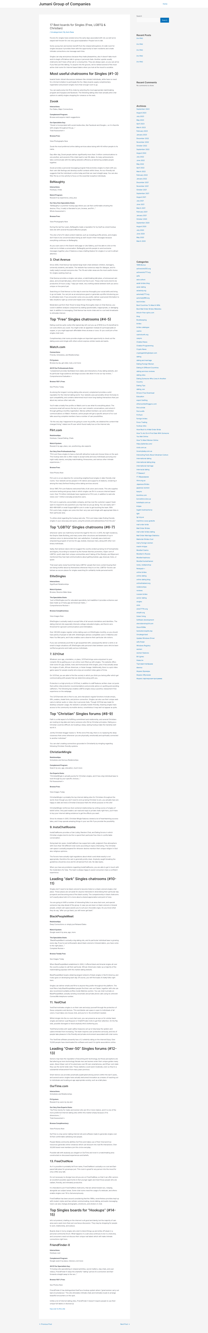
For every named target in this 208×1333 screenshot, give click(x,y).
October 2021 (141, 190)
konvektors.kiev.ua (143, 499)
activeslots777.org (143, 272)
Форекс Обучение (143, 675)
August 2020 (141, 226)
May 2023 (140, 120)
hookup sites (141, 426)
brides (138, 324)
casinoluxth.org (142, 335)
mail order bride (142, 524)
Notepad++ (140, 568)
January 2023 (141, 135)
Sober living (141, 616)
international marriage (144, 466)
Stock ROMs (141, 627)
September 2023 (143, 109)
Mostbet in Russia (143, 554)
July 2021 (140, 201)
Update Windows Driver (145, 638)
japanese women (143, 488)
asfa (138, 276)
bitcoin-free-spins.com (145, 313)
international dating (143, 458)
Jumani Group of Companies (65, 4)
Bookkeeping (141, 320)
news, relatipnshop (143, 565)
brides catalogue (142, 327)
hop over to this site (57, 1309)
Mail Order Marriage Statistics (147, 535)
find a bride (140, 408)
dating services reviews (145, 371)
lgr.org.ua (140, 517)
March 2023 (141, 127)
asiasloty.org (141, 291)
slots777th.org (142, 609)
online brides (141, 572)
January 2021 (141, 215)
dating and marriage (144, 360)
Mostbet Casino (142, 550)
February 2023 (142, 131)
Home (165, 4)
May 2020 (140, 237)
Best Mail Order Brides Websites (148, 309)
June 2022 (140, 160)
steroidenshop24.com (144, 623)
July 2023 (140, 116)
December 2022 (142, 138)
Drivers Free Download (145, 393)
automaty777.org (142, 294)
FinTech (139, 415)
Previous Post (45, 1324)
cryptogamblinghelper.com (146, 353)
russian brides (141, 594)
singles (139, 602)
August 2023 (141, 113)
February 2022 (142, 175)
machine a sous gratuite (145, 521)
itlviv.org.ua (140, 480)
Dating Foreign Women (145, 364)
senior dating (141, 598)
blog (138, 316)
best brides (140, 302)
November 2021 (142, 186)
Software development (145, 620)
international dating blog (145, 462)
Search (139, 16)
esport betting (141, 400)
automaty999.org (143, 298)
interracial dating (142, 469)
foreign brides (141, 419)
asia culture (140, 280)
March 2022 (141, 171)
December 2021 (142, 182)
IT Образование (142, 477)
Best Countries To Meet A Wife (148, 305)
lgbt (137, 514)
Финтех (139, 667)
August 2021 (141, 197)
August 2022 (141, 153)
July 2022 (140, 157)
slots (138, 605)
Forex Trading (141, 422)
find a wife (140, 411)
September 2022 (142, 149)
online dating (141, 576)
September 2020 (142, 223)
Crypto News (141, 349)
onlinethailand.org (143, 583)
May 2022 (140, 164)
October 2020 (141, 219)
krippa (138, 506)
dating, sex (140, 389)
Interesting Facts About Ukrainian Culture (152, 455)
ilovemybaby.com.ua (144, 451)
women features (142, 653)
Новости (139, 660)
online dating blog (143, 579)
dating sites (140, 375)
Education (140, 396)
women (139, 649)
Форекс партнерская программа (149, 678)
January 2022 (141, 179)
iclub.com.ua (141, 447)
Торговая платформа (144, 664)
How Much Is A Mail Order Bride (148, 430)
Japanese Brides (142, 484)
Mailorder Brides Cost (144, 539)
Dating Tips (140, 385)
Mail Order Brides (143, 528)
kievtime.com (141, 495)
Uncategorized (56, 32)
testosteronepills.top (144, 631)
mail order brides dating (145, 532)
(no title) (139, 38)
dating (138, 357)
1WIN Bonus (141, 265)
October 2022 (141, 146)
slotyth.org (140, 613)
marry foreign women (144, 543)
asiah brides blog (143, 283)
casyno (139, 338)
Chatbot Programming (144, 346)
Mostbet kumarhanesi (144, 561)
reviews (139, 590)
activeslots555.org (143, 269)
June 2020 (140, 234)
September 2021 (142, 193)
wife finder (140, 642)
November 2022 (142, 142)
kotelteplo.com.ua (143, 502)
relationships (141, 587)
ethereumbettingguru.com (146, 404)
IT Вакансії (140, 473)
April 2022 (140, 168)
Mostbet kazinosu (143, 558)
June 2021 (140, 204)
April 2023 (140, 124)
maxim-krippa (141, 546)
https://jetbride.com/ (144, 444)
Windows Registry (143, 646)
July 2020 (140, 230)
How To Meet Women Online (147, 440)
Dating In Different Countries (147, 368)
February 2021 (141, 212)
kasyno (139, 491)
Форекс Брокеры (143, 671)
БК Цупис (140, 657)
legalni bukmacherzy (144, 510)
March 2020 (141, 241)
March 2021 (140, 208)
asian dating (141, 287)
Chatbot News (141, 342)
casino (138, 331)
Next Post (125, 1324)
